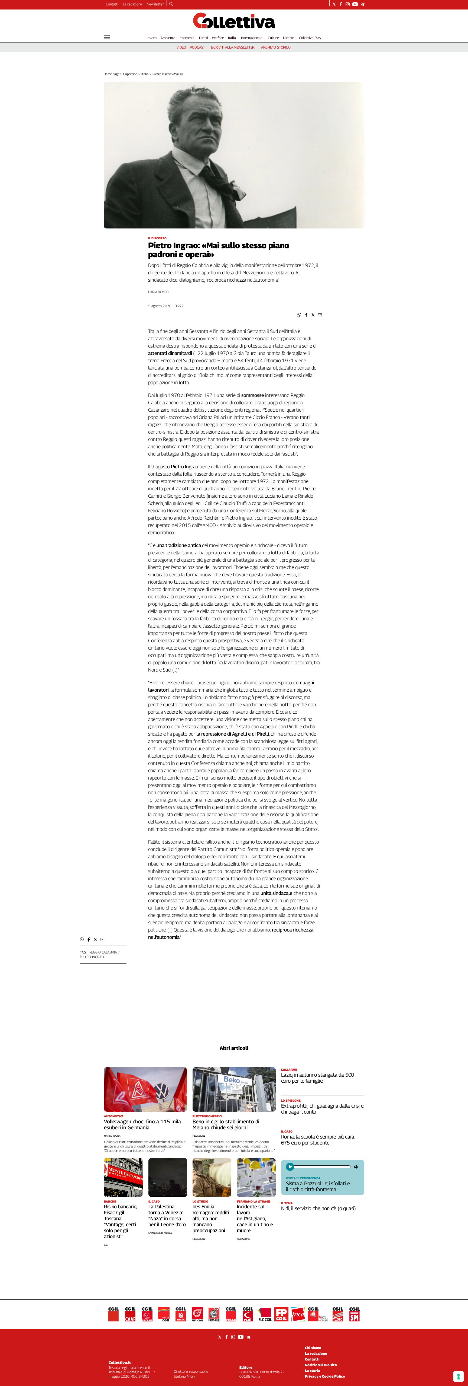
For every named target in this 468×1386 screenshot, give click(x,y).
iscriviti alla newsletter (233, 47)
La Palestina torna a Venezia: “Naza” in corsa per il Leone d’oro (167, 1215)
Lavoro (151, 38)
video (181, 47)
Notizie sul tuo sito (321, 1365)
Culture (273, 38)
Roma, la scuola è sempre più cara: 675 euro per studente (318, 1140)
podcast (197, 47)
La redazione (132, 4)
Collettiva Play (310, 38)
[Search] (171, 4)
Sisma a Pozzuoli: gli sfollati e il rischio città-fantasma (318, 1186)
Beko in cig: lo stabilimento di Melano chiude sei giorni (226, 1124)
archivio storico (276, 47)
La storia (312, 1370)
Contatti (112, 4)
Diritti (203, 38)
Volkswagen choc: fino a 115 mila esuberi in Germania (142, 1124)
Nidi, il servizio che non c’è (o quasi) (318, 1208)
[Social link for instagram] (348, 4)
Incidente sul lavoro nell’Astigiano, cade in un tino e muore (255, 1218)
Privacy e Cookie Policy (325, 1376)
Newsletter (155, 4)
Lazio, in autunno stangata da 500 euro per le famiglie (317, 1078)
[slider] (321, 1166)
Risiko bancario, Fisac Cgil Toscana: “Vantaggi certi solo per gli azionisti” (120, 1221)
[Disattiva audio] (356, 1166)
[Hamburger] (107, 37)
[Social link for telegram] (362, 4)
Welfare (218, 38)
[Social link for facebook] (341, 4)
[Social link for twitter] (334, 4)
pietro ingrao (92, 957)
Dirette (288, 38)
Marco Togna (112, 1135)
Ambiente (168, 38)
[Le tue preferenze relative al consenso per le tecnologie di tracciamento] (458, 1376)
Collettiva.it (120, 1362)
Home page (111, 74)
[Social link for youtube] (355, 4)
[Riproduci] (290, 1167)
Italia (232, 38)
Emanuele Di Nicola (160, 1232)
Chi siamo (313, 1348)
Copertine (130, 74)
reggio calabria (103, 952)
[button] (299, 315)
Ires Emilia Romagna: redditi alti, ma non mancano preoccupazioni (211, 1218)
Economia (187, 38)
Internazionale (251, 38)
